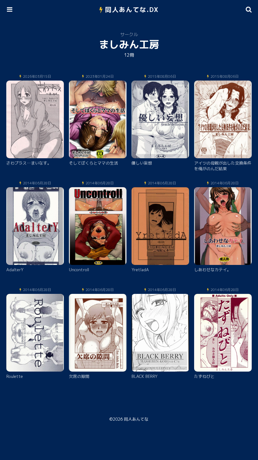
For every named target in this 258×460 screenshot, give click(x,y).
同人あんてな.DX (132, 9)
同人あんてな (136, 419)
